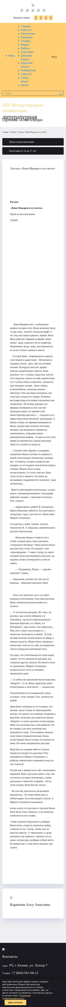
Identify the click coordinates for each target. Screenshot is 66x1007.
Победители (28, 70)
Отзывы (25, 40)
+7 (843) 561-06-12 (25, 973)
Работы (25, 48)
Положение (28, 33)
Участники (27, 51)
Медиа (25, 44)
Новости (26, 29)
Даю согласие (15, 1002)
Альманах (27, 37)
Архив (24, 85)
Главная (26, 26)
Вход (54, 56)
